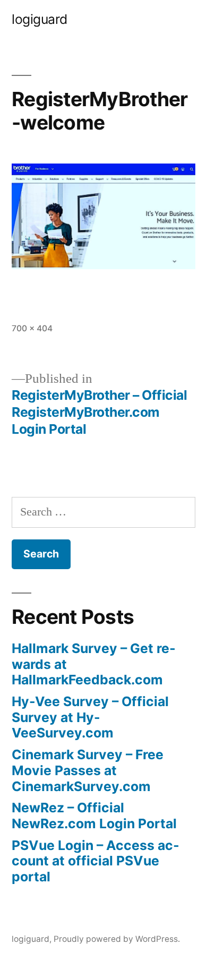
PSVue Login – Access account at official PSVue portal (95, 861)
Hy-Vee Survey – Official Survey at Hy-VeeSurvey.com (90, 717)
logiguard (39, 19)
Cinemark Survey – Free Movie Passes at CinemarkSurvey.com (87, 770)
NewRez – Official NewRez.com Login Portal (94, 815)
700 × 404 (32, 328)
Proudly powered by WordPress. (117, 939)
